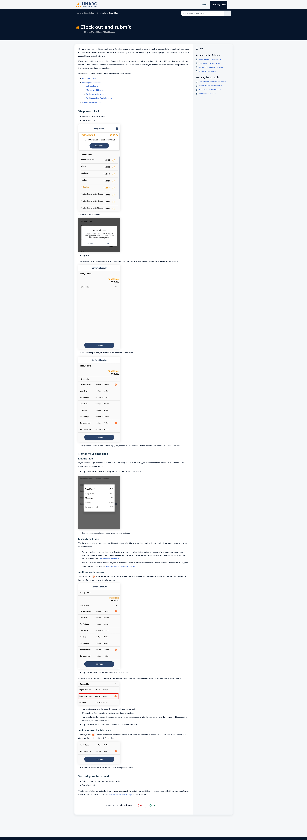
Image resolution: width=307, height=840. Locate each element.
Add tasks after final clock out (99, 98)
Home (204, 4)
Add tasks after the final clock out (121, 566)
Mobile (103, 13)
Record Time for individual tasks (211, 67)
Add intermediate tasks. (108, 558)
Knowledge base (219, 4)
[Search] (227, 13)
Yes (154, 805)
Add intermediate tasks (96, 94)
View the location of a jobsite (210, 59)
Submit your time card (91, 102)
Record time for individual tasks (210, 85)
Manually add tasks (94, 90)
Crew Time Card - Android (120, 13)
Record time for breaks (207, 71)
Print (201, 48)
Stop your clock (89, 78)
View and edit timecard (207, 93)
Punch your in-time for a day (209, 63)
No (141, 805)
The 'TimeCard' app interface (210, 89)
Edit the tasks (92, 86)
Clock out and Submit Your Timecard (212, 82)
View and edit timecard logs (120, 794)
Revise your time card (91, 82)
